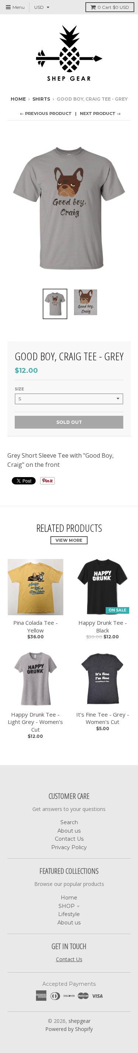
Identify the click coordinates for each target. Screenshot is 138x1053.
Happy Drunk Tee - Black (102, 626)
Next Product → (100, 113)
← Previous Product (46, 113)
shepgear (79, 1020)
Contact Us (69, 839)
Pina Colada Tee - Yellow (35, 626)
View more (69, 540)
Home (18, 99)
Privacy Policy (69, 847)
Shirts (41, 99)
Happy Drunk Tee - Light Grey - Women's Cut (35, 722)
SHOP (67, 906)
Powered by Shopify (69, 1028)
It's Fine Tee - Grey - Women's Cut (102, 718)
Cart (113, 7)
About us (69, 830)
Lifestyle (69, 914)
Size (19, 389)
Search (69, 822)
